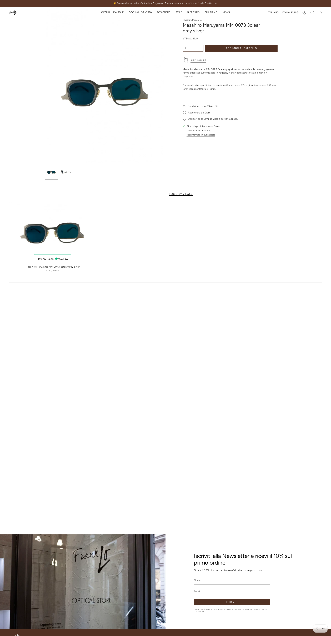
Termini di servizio (261, 609)
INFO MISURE (198, 60)
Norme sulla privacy (242, 609)
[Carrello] (320, 12)
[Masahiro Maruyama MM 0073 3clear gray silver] (53, 228)
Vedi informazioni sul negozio (201, 134)
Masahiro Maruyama (193, 19)
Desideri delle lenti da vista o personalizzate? (213, 119)
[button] (163, 12)
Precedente (44, 85)
